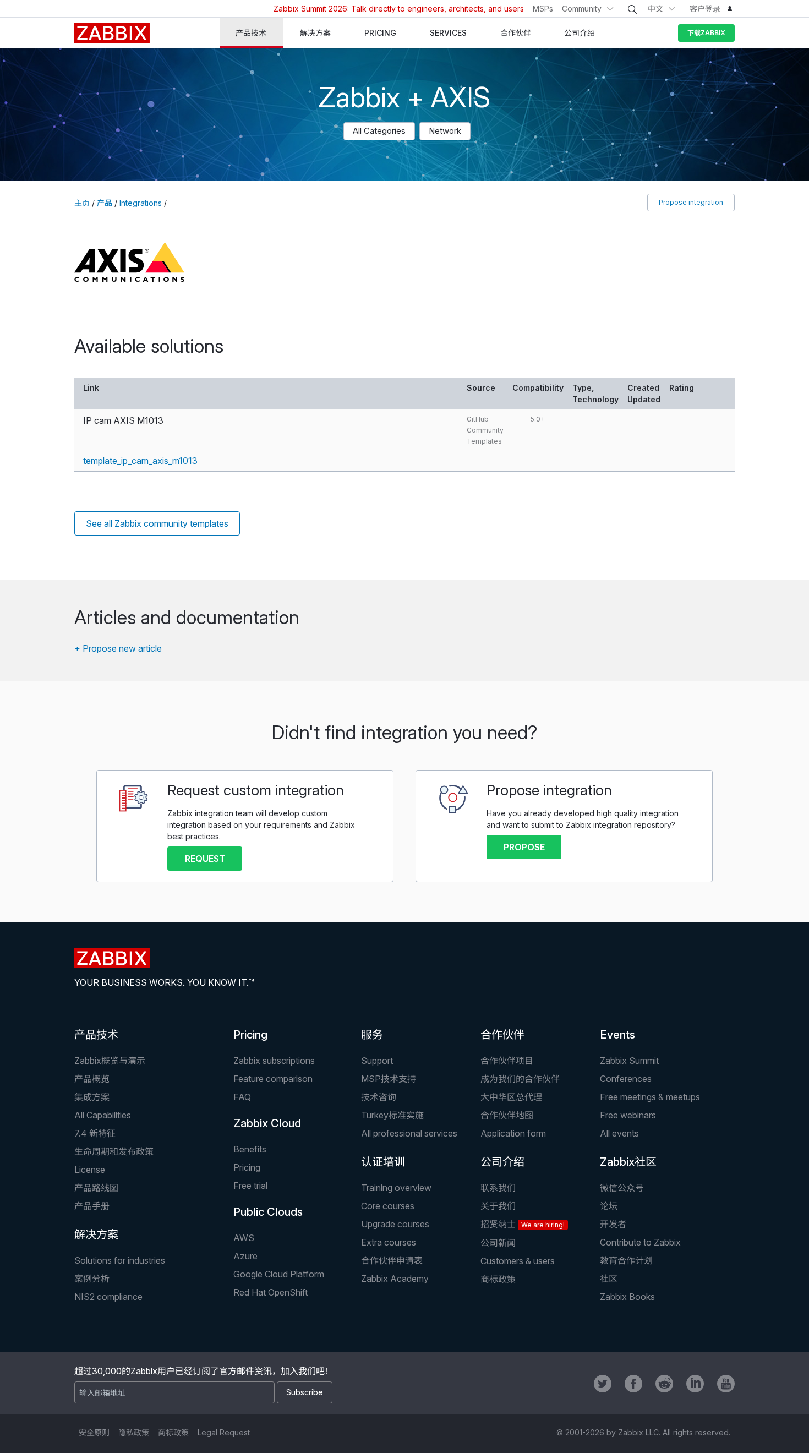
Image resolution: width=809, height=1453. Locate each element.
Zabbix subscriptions (274, 1060)
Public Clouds (268, 1212)
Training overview (396, 1187)
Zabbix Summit (629, 1060)
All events (619, 1133)
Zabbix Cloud (267, 1123)
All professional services (409, 1133)
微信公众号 (622, 1187)
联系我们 (498, 1187)
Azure (245, 1255)
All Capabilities (102, 1115)
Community (582, 8)
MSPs (543, 8)
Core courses (387, 1205)
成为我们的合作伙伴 (520, 1078)
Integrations (140, 202)
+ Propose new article (118, 648)
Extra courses (388, 1242)
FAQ (242, 1096)
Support (377, 1060)
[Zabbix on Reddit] (664, 1383)
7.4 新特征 (95, 1133)
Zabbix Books (627, 1296)
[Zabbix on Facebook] (633, 1383)
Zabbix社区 (628, 1161)
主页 (82, 202)
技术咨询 (378, 1096)
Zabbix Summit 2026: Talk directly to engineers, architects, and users (399, 8)
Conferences (626, 1078)
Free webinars (628, 1115)
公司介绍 (502, 1161)
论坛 (608, 1205)
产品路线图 (96, 1187)
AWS (243, 1237)
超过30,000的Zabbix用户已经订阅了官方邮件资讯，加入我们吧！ (204, 1370)
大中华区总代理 (511, 1096)
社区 (608, 1278)
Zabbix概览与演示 (109, 1060)
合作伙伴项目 (506, 1060)
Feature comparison (273, 1078)
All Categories (379, 130)
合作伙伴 (502, 1034)
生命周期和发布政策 (114, 1151)
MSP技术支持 (388, 1078)
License (89, 1169)
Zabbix (112, 33)
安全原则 (94, 1432)
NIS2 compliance (108, 1296)
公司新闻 (498, 1242)
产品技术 (96, 1034)
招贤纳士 (522, 1224)
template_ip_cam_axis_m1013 (140, 460)
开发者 (613, 1224)
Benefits (249, 1149)
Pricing (250, 1034)
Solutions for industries (119, 1260)
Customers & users (517, 1260)
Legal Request (224, 1432)
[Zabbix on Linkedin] (695, 1383)
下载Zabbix (706, 33)
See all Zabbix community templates (157, 523)
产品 (104, 202)
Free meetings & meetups (650, 1096)
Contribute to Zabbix (640, 1242)
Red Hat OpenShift (270, 1292)
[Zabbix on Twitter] (602, 1383)
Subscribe (304, 1392)
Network (445, 130)
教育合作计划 (626, 1260)
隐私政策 (133, 1432)
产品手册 (92, 1205)
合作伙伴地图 (506, 1115)
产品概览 (92, 1078)
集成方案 (92, 1096)
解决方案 (96, 1234)
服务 (372, 1034)
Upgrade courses (395, 1224)
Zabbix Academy (395, 1278)
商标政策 (498, 1279)
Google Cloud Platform (278, 1274)
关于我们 (498, 1205)
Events (617, 1034)
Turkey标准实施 (392, 1115)
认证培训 (383, 1161)
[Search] (632, 9)
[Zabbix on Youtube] (726, 1383)
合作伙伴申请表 (392, 1260)
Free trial (250, 1185)
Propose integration (691, 202)
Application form (513, 1133)
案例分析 (92, 1278)
